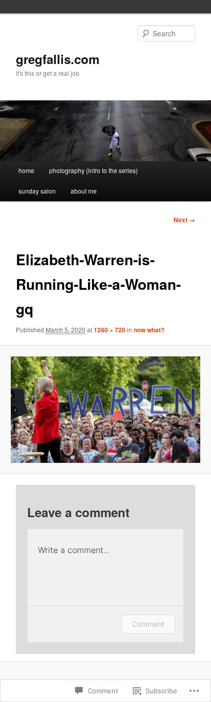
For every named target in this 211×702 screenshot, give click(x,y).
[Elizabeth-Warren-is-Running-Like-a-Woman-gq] (105, 409)
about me (84, 190)
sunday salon (37, 190)
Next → (184, 219)
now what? (149, 329)
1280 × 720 (109, 329)
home (26, 170)
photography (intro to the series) (93, 170)
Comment (148, 624)
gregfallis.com (57, 59)
